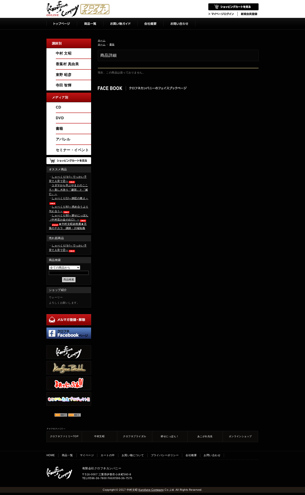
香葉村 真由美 (67, 64)
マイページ (87, 455)
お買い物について (133, 455)
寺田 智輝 (63, 85)
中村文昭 (99, 436)
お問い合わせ (212, 455)
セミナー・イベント (72, 150)
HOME (50, 455)
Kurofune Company (151, 489)
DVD (60, 118)
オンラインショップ (240, 436)
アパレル (63, 139)
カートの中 (108, 455)
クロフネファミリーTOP (64, 436)
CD (58, 107)
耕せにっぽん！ (170, 436)
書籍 (112, 44)
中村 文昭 (63, 53)
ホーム (101, 40)
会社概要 (191, 455)
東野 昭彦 (63, 75)
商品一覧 (67, 455)
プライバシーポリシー (165, 455)
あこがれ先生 (205, 436)
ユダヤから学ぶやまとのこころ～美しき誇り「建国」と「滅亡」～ (68, 189)
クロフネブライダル (134, 436)
